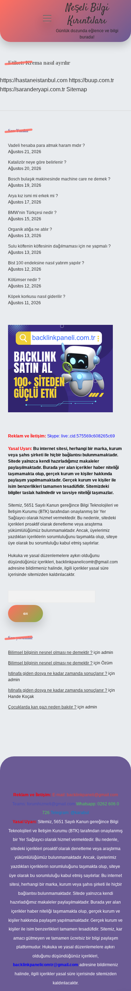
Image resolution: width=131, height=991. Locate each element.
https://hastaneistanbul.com (33, 80)
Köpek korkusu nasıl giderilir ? (36, 296)
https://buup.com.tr (91, 80)
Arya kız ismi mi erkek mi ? (33, 195)
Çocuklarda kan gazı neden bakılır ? (42, 707)
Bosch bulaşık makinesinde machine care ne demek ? (59, 179)
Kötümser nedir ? (24, 279)
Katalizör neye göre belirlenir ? (37, 162)
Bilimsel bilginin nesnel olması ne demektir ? (50, 652)
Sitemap (76, 89)
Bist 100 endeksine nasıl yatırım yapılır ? (46, 263)
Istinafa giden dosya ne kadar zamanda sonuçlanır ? (57, 673)
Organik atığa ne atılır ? (30, 229)
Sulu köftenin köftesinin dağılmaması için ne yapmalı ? (59, 246)
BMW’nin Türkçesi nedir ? (32, 212)
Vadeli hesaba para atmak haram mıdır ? (46, 145)
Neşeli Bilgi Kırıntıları (87, 14)
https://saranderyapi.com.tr (32, 89)
